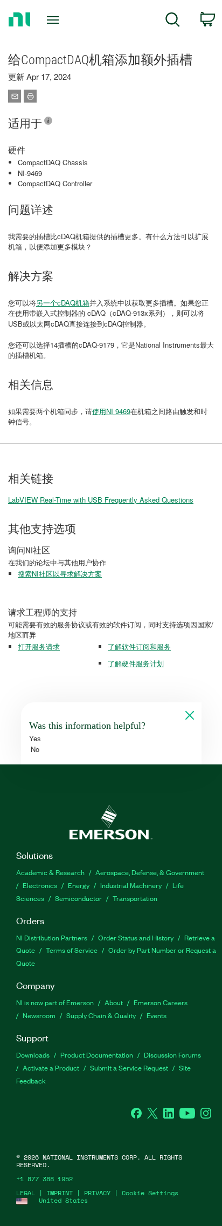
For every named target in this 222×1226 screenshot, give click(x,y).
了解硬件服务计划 (136, 663)
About (114, 1002)
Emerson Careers (161, 1002)
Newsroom (39, 1015)
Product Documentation (96, 1054)
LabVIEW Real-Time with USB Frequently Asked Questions (100, 500)
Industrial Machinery (131, 885)
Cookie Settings (150, 1192)
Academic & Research (50, 872)
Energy (78, 885)
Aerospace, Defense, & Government (149, 872)
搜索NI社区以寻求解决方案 (60, 573)
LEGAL (25, 1192)
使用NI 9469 (111, 411)
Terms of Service (72, 950)
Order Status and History (136, 937)
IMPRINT (59, 1192)
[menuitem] (172, 21)
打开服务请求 (39, 646)
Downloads (33, 1054)
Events (156, 1015)
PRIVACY (97, 1192)
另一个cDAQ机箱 (62, 302)
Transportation (135, 898)
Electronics (40, 885)
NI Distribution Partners (51, 937)
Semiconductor (78, 898)
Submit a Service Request (129, 1067)
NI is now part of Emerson (55, 1002)
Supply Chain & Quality (101, 1015)
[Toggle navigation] (55, 20)
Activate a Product (51, 1067)
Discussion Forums (172, 1054)
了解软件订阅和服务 (139, 646)
